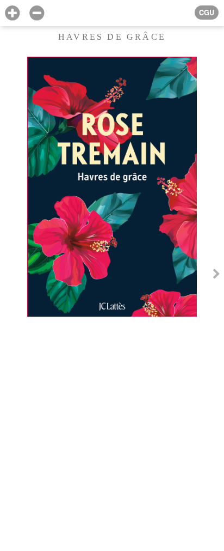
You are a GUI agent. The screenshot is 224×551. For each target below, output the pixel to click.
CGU (206, 12)
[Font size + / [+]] (12, 13)
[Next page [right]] (216, 275)
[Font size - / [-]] (36, 13)
